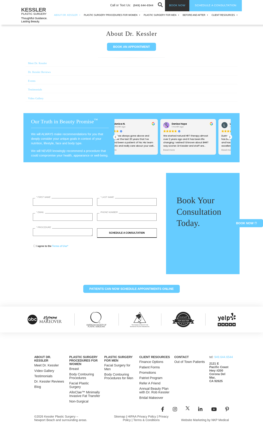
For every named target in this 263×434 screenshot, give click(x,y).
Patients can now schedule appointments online (131, 288)
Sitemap (119, 416)
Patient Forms (149, 367)
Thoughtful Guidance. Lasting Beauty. (34, 20)
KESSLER (33, 10)
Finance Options (151, 362)
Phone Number (109, 212)
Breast (74, 369)
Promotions (147, 372)
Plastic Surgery (34, 13)
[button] (229, 137)
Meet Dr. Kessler (37, 63)
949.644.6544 (219, 357)
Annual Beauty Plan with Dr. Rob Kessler (154, 390)
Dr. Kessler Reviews (39, 72)
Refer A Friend (149, 383)
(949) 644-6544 (143, 5)
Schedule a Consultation (215, 5)
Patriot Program (150, 378)
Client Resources (223, 15)
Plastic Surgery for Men (160, 15)
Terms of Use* (60, 246)
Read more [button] (124, 150)
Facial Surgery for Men (117, 367)
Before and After (194, 15)
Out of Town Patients (189, 362)
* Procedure (43, 227)
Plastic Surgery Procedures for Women (83, 360)
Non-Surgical (78, 401)
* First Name (43, 197)
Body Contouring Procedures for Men (118, 376)
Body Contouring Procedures (81, 376)
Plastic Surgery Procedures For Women (110, 15)
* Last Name (107, 197)
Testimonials (35, 89)
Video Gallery (36, 98)
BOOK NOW (245, 223)
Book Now (177, 5)
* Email (40, 212)
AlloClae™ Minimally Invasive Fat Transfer (84, 394)
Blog (37, 387)
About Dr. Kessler (66, 15)
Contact (181, 357)
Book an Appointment (131, 46)
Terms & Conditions (146, 420)
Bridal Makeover (151, 398)
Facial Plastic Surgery (79, 385)
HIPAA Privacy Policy (142, 416)
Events (31, 80)
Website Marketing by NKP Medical (205, 420)
